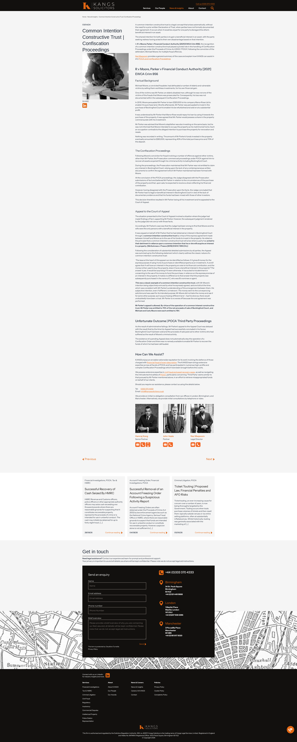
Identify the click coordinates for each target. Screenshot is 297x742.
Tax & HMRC (87, 691)
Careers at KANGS (138, 691)
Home (84, 17)
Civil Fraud (86, 699)
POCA (163, 374)
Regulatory (86, 702)
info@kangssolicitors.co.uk (152, 391)
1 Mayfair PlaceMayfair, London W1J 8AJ (172, 610)
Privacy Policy (159, 687)
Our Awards (112, 695)
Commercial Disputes (90, 710)
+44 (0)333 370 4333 (179, 572)
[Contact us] (290, 729)
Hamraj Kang (141, 436)
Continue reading (112, 532)
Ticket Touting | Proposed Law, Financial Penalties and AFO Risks (192, 490)
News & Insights (177, 8)
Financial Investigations (90, 687)
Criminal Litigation (88, 695)
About (191, 8)
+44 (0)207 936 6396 (174, 615)
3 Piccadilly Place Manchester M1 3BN (172, 630)
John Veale (168, 436)
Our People (160, 8)
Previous (90, 459)
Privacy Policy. (93, 649)
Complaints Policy (160, 695)
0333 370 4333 (147, 389)
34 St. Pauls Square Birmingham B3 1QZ (173, 589)
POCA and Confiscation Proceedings (155, 59)
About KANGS (113, 687)
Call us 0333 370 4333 (205, 4)
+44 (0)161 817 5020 (173, 635)
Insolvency (86, 706)
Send (141, 644)
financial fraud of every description (162, 362)
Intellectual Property (89, 714)
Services (146, 8)
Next (209, 459)
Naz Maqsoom (141, 56)
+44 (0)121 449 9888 (174, 594)
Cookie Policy (159, 691)
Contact (202, 8)
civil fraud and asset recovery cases (180, 372)
